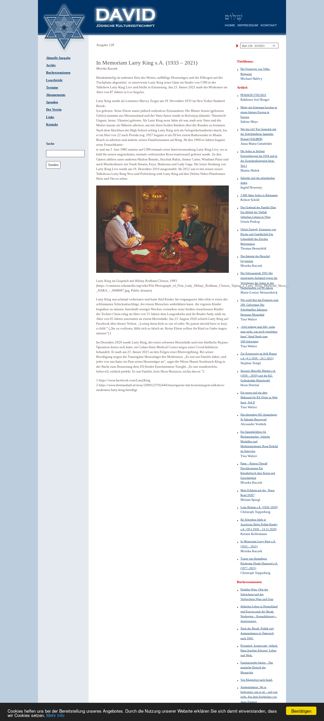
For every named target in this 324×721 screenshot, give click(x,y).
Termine (52, 87)
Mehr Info (55, 715)
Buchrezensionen (58, 72)
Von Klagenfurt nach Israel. (256, 679)
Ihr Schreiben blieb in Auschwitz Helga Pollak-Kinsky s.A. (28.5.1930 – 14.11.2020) (259, 524)
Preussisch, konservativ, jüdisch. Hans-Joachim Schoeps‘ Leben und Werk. (259, 650)
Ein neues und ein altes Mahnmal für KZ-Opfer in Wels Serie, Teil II (258, 397)
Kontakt (52, 124)
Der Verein (54, 109)
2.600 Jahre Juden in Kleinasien (259, 195)
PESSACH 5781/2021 (253, 94)
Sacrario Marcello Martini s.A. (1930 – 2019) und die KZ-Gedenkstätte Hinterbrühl (258, 375)
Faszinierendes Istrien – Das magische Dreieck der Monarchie (256, 667)
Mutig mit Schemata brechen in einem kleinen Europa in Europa (258, 112)
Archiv (51, 65)
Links (50, 117)
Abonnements (55, 95)
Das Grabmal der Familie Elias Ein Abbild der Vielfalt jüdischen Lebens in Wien (258, 212)
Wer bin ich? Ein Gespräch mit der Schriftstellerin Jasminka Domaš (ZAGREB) (258, 134)
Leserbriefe (54, 80)
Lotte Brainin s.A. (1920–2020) (259, 507)
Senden (53, 165)
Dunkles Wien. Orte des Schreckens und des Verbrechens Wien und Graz (256, 594)
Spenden (52, 102)
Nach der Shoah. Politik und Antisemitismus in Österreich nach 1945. (257, 633)
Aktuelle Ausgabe (58, 58)
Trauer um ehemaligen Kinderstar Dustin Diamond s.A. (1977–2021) (259, 563)
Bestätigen (301, 711)
